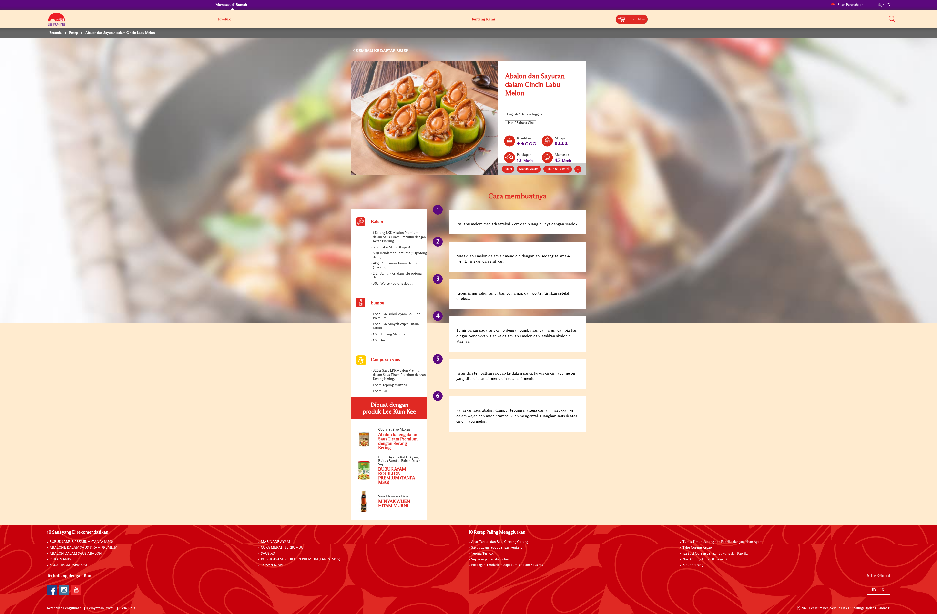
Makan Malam (529, 169)
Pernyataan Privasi (101, 608)
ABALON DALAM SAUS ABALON (76, 553)
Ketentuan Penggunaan (64, 608)
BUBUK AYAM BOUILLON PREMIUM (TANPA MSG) (300, 559)
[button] (892, 19)
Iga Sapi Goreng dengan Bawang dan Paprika (715, 553)
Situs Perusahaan (850, 5)
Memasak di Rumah (231, 5)
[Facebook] (52, 590)
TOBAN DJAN (272, 565)
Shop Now (637, 19)
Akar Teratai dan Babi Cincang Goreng (499, 542)
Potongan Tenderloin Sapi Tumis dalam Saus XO (507, 565)
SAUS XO (268, 553)
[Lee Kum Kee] (56, 22)
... (578, 169)
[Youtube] (76, 590)
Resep (73, 33)
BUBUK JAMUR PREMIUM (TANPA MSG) (81, 542)
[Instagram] (64, 590)
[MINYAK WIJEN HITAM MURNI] (388, 511)
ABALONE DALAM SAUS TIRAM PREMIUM (83, 547)
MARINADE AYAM (275, 542)
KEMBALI (365, 51)
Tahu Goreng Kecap (697, 547)
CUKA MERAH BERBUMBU (282, 547)
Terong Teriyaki (482, 553)
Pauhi (508, 169)
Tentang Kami (483, 19)
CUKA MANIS (60, 559)
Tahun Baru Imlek (558, 169)
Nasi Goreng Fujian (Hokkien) (704, 559)
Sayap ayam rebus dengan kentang (496, 547)
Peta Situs (127, 608)
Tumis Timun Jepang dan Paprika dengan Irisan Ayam (722, 542)
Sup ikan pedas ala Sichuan (491, 559)
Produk (224, 19)
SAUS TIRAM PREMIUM (68, 565)
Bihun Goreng (692, 565)
